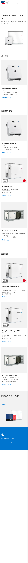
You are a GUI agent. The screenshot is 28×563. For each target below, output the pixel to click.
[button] (18, 2)
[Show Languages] (22, 2)
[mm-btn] (26, 2)
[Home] (3, 2)
